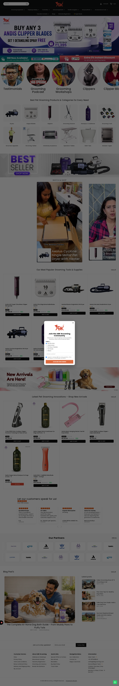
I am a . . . (48, 341)
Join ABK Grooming (59, 362)
